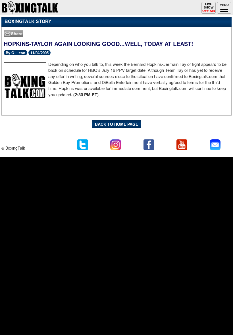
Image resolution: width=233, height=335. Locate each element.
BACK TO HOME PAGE (116, 124)
